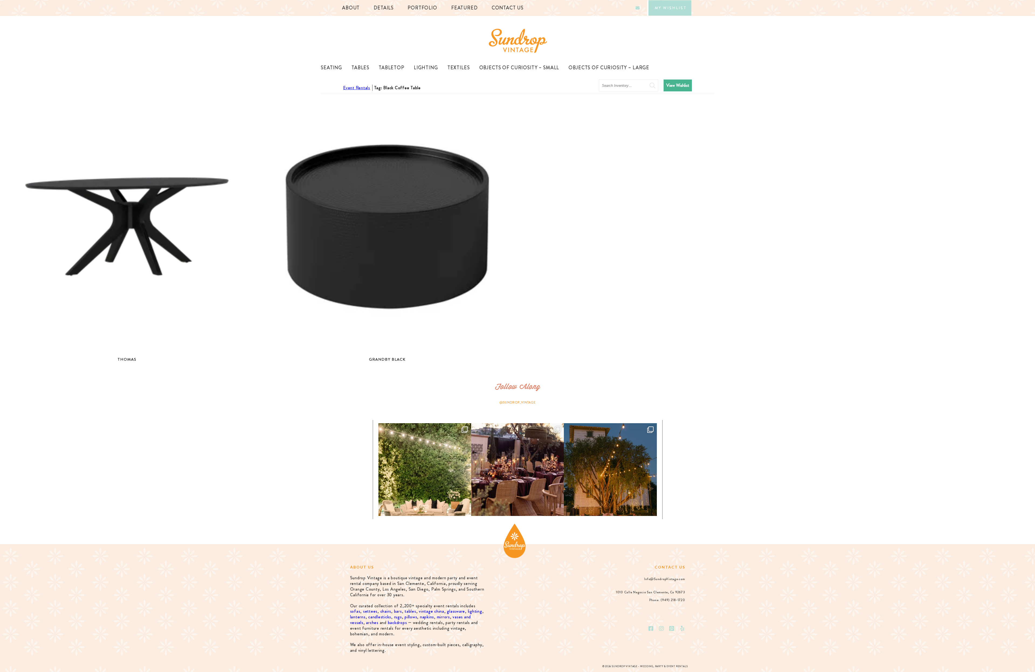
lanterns (357, 617)
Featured (464, 7)
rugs (398, 617)
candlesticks (379, 617)
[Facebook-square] (651, 628)
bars (398, 611)
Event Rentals (356, 88)
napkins (427, 617)
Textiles (458, 67)
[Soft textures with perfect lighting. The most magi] (424, 469)
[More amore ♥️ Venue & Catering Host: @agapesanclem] (517, 469)
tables (410, 611)
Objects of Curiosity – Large (608, 67)
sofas (355, 611)
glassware (456, 611)
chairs (385, 611)
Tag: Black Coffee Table (397, 88)
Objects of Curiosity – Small (519, 67)
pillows (411, 617)
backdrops (397, 622)
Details (384, 7)
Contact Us (508, 7)
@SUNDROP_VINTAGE (517, 402)
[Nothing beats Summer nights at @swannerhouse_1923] (610, 469)
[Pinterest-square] (672, 628)
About (351, 7)
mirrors (443, 617)
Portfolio (422, 7)
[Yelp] (682, 628)
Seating (331, 67)
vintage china (431, 611)
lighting (475, 611)
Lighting (426, 67)
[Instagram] (661, 628)
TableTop (391, 67)
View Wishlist (677, 85)
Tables (360, 67)
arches (372, 622)
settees (370, 611)
